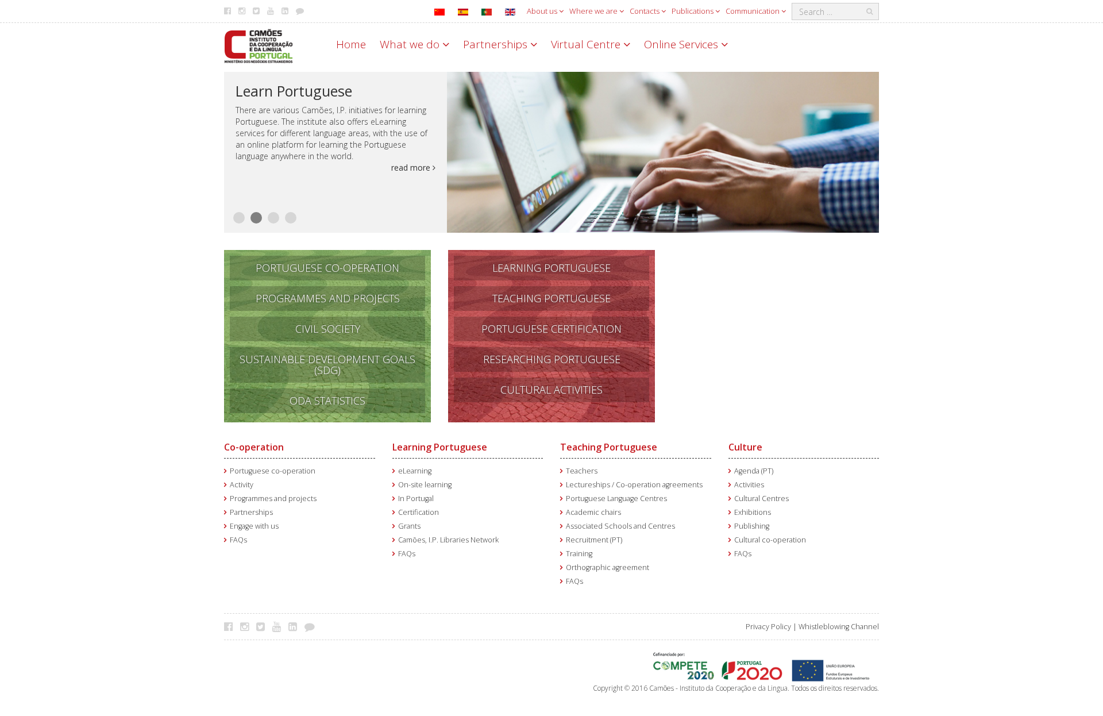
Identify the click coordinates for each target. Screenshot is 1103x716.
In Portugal (416, 498)
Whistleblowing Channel (839, 627)
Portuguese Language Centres (616, 498)
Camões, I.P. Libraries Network (448, 540)
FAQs (238, 540)
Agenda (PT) (753, 471)
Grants (409, 526)
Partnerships (496, 44)
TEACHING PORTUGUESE (551, 298)
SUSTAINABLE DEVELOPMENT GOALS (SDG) (327, 364)
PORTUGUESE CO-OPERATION (327, 268)
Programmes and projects (273, 498)
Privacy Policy (768, 627)
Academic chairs (593, 512)
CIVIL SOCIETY (327, 329)
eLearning (414, 471)
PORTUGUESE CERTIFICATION (551, 329)
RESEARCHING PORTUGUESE (551, 359)
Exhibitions (752, 512)
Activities (749, 485)
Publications (693, 11)
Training (579, 554)
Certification (418, 512)
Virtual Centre (587, 44)
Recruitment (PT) (594, 540)
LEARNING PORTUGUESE (551, 268)
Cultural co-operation (770, 540)
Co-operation (254, 447)
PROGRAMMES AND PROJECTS (328, 298)
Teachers (581, 471)
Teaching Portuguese (608, 447)
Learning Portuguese (439, 447)
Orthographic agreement (607, 567)
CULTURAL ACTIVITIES (551, 390)
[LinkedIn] (295, 626)
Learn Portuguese (294, 91)
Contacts (645, 11)
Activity (241, 485)
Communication (753, 11)
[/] (258, 45)
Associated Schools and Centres (620, 526)
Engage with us (254, 526)
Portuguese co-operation (272, 471)
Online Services (682, 44)
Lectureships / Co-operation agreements (634, 485)
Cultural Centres (761, 498)
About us (543, 11)
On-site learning (425, 485)
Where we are (594, 11)
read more (412, 167)
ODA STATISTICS (327, 400)
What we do (411, 44)
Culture (745, 447)
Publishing (751, 526)
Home (351, 44)
